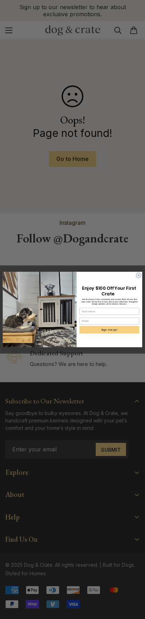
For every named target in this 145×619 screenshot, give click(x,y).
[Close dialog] (138, 275)
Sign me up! (109, 329)
